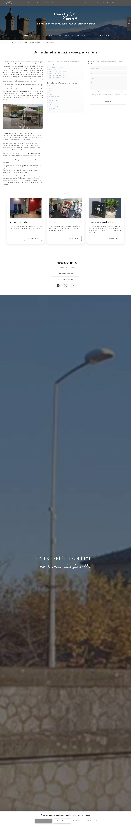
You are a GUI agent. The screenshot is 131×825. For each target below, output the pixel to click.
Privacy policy (91, 821)
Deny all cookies (62, 821)
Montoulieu (51, 110)
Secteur (20, 42)
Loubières (51, 104)
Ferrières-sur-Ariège (54, 96)
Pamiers (26, 42)
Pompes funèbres (37, 3)
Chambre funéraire (52, 3)
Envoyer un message (65, 273)
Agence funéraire (53, 69)
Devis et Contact (112, 3)
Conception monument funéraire (57, 73)
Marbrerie (64, 3)
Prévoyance (89, 3)
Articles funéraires (76, 3)
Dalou (50, 94)
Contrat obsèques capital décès (57, 77)
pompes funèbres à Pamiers (24, 62)
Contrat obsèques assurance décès (57, 75)
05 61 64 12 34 (27, 36)
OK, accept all (44, 821)
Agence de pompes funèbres (56, 67)
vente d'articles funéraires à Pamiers (29, 168)
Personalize (78, 821)
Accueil (26, 3)
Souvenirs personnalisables (101, 222)
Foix (50, 98)
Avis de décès (100, 3)
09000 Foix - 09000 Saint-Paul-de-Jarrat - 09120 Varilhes (66, 36)
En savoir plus (33, 238)
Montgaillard (52, 108)
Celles (50, 90)
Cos (50, 92)
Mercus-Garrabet (53, 106)
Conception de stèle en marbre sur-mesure (59, 71)
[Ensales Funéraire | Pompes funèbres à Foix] (7, 3)
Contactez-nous (103, 35)
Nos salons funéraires (19, 222)
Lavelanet (51, 102)
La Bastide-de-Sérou (54, 100)
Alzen (50, 88)
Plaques (52, 222)
